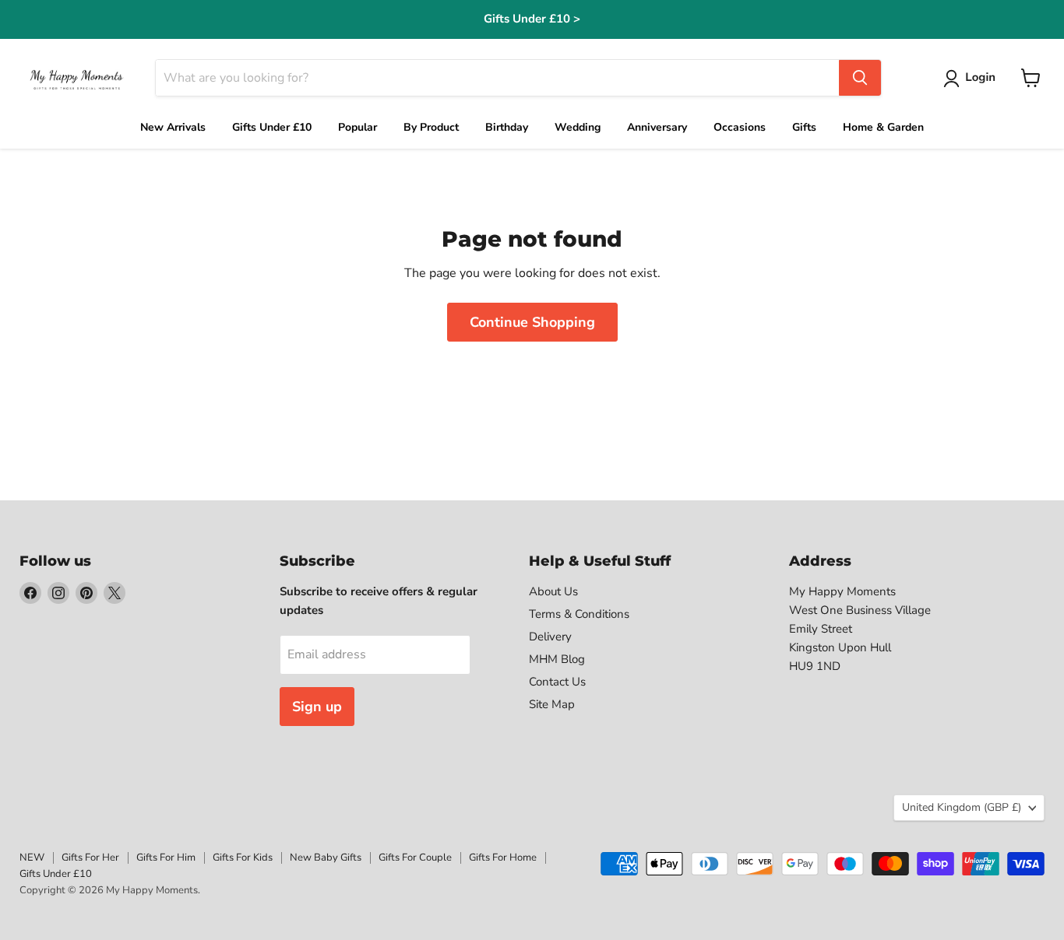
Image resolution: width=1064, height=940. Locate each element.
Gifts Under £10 (55, 874)
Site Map (552, 704)
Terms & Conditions (579, 614)
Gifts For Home (503, 858)
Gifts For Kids (243, 858)
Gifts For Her (90, 858)
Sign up (317, 706)
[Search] (860, 78)
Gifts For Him (166, 858)
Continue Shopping (532, 322)
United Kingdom (961, 807)
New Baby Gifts (325, 858)
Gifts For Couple (415, 858)
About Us (553, 591)
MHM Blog (557, 659)
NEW (31, 858)
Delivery (550, 636)
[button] (972, 78)
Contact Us (557, 681)
